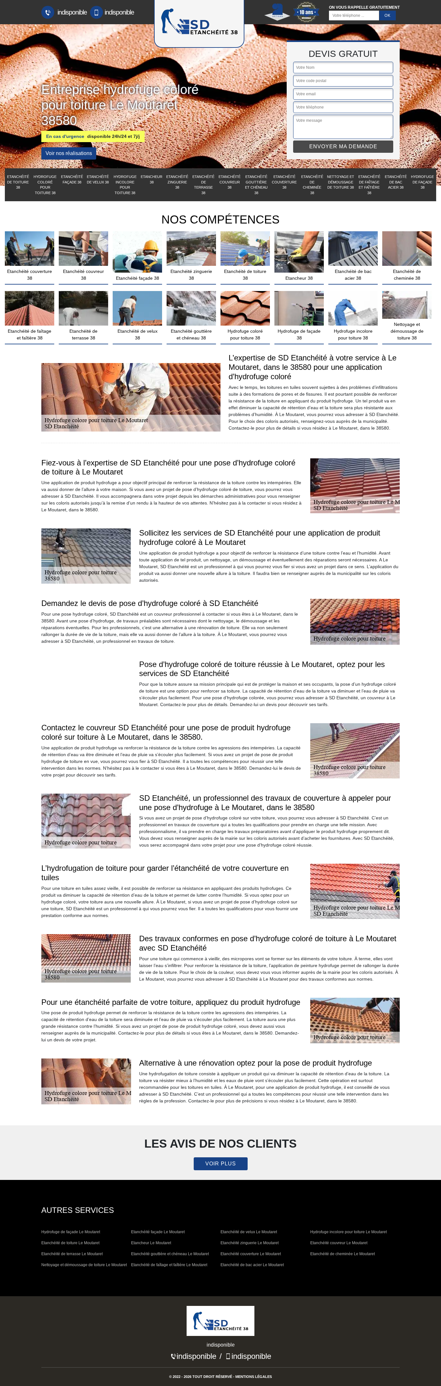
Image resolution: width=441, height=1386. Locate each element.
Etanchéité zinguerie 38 (177, 182)
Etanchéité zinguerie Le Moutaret (250, 1243)
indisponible (71, 12)
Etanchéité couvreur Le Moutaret (338, 1243)
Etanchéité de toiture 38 (18, 182)
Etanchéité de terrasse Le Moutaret (72, 1254)
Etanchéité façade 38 (72, 179)
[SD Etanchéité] (220, 1323)
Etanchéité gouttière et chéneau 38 (256, 185)
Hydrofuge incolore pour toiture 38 (125, 185)
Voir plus (220, 1163)
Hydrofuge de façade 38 (422, 182)
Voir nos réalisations (69, 153)
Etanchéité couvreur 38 (230, 182)
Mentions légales (253, 1377)
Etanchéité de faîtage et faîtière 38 (369, 185)
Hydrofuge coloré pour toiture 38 (45, 185)
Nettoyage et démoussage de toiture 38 (340, 182)
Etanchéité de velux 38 (98, 179)
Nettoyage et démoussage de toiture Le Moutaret (84, 1265)
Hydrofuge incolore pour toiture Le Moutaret (348, 1232)
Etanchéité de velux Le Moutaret (249, 1232)
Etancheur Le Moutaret (151, 1243)
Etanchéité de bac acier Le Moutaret (252, 1265)
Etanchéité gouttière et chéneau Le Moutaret (170, 1254)
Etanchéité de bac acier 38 (396, 182)
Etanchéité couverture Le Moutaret (251, 1254)
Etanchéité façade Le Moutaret (158, 1232)
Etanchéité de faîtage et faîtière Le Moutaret (169, 1265)
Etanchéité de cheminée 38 (312, 185)
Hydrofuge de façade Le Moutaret (70, 1232)
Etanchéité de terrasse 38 (203, 185)
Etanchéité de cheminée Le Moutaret (342, 1254)
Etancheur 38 (151, 179)
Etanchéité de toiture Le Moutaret (70, 1243)
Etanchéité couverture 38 (284, 182)
